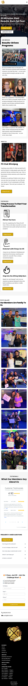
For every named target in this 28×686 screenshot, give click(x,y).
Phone (5, 597)
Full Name (5, 585)
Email (4, 591)
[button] (26, 2)
